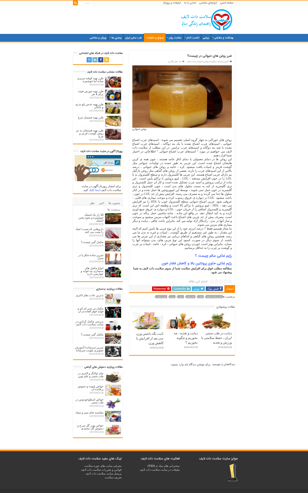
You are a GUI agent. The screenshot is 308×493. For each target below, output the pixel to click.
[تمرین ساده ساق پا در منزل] (113, 258)
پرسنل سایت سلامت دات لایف (103, 473)
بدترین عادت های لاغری (89, 295)
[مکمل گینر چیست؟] (113, 245)
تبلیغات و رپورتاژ (172, 3)
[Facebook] (100, 59)
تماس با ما (190, 3)
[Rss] (106, 59)
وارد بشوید (177, 364)
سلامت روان (175, 38)
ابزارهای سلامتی (208, 3)
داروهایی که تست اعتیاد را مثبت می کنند (89, 230)
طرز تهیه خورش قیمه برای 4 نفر (90, 92)
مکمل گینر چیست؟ (92, 242)
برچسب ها (113, 209)
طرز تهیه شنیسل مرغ (90, 117)
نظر (92, 203)
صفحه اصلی (226, 3)
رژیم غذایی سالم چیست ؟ (213, 255)
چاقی (201, 297)
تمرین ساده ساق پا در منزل (90, 256)
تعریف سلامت (113, 477)
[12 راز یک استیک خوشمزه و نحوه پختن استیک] (113, 218)
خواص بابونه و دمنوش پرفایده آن (90, 387)
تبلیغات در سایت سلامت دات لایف (160, 469)
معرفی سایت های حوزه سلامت (103, 466)
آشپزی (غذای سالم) (220, 61)
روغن (172, 297)
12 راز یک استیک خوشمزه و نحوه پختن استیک (90, 217)
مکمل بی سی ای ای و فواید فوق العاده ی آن (90, 309)
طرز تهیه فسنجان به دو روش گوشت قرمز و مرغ (89, 133)
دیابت (181, 297)
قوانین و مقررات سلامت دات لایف (101, 469)
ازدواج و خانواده (155, 38)
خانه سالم (191, 61)
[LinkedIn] (95, 59)
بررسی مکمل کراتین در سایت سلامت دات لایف (89, 322)
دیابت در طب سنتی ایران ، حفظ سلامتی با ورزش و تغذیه (216, 338)
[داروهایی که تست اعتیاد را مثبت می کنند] (113, 232)
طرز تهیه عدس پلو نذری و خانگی (89, 105)
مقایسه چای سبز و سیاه (89, 412)
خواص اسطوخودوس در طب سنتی (89, 400)
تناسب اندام (193, 38)
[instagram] (89, 59)
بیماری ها (116, 38)
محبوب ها (114, 203)
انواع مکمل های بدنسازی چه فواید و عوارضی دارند (92, 271)
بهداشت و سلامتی (223, 38)
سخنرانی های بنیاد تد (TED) (164, 466)
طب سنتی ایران (133, 38)
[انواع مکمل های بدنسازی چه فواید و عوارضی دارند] (113, 271)
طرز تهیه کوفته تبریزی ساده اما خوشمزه (90, 79)
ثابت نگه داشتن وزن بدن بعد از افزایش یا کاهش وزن (149, 338)
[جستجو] (75, 2)
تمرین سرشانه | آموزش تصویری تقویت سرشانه (89, 348)
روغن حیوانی (161, 297)
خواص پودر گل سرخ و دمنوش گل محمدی (90, 426)
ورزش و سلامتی (98, 38)
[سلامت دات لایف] (207, 19)
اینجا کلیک (94, 190)
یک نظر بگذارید (174, 61)
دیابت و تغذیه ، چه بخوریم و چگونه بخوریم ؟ (186, 338)
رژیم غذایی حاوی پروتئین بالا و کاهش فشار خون (197, 263)
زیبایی (206, 38)
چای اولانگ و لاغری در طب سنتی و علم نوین (90, 374)
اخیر (101, 203)
